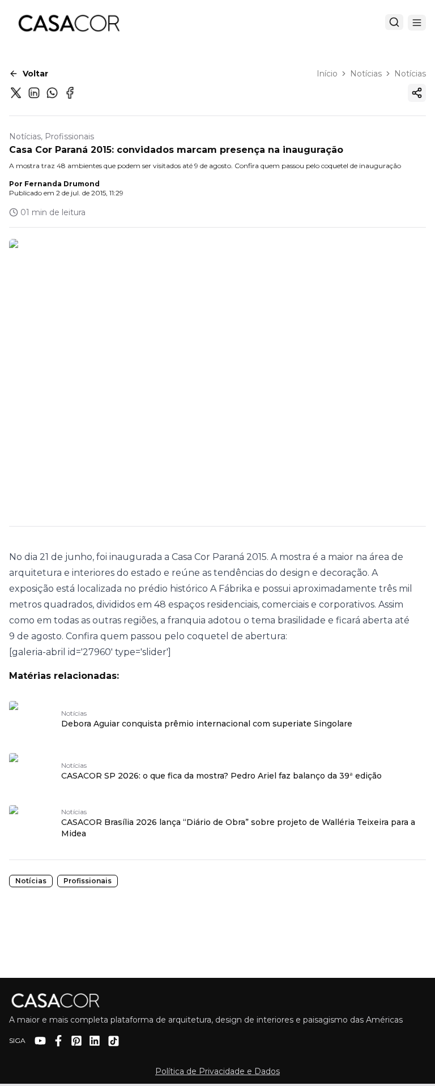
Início (327, 74)
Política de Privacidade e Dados (217, 1071)
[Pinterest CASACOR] (76, 1040)
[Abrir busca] (394, 22)
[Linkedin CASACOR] (94, 1040)
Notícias (366, 74)
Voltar (35, 74)
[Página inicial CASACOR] (68, 22)
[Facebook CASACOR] (58, 1040)
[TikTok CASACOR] (113, 1040)
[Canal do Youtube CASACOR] (40, 1040)
